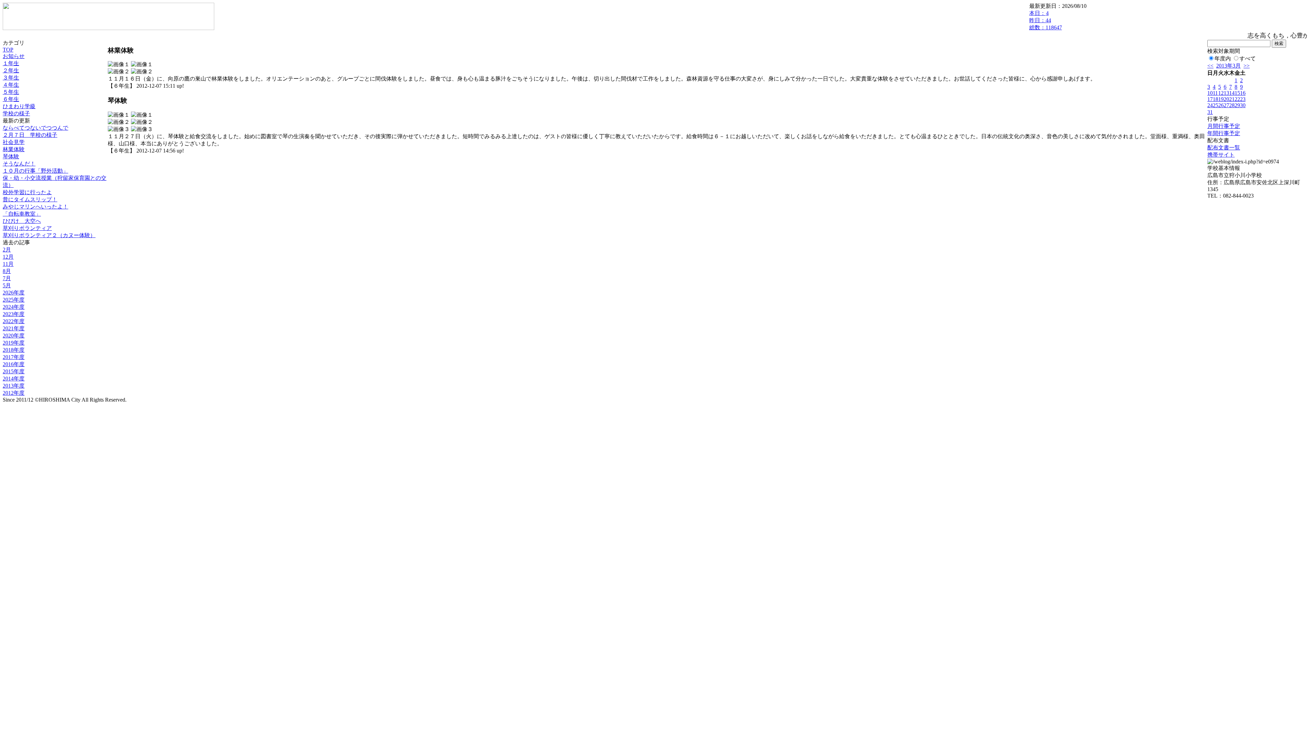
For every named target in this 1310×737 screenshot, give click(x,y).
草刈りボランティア (27, 228)
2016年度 (14, 364)
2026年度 (14, 292)
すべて (1247, 58)
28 (1232, 105)
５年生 (11, 92)
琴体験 (11, 156)
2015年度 (14, 371)
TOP (8, 50)
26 (1221, 105)
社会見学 (14, 142)
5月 (7, 285)
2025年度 (14, 300)
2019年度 (14, 343)
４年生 (11, 85)
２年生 (11, 70)
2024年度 (14, 307)
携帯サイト (1221, 155)
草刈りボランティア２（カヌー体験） (49, 235)
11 (1215, 93)
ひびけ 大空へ (22, 221)
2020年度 (14, 335)
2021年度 (14, 328)
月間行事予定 (1223, 126)
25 (1215, 105)
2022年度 (14, 321)
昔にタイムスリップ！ (30, 199)
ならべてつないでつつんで (35, 128)
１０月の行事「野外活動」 (35, 171)
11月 (8, 264)
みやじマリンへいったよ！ (35, 206)
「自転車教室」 (22, 214)
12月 (8, 257)
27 (1226, 105)
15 (1237, 93)
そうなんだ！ (19, 164)
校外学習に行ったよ (27, 192)
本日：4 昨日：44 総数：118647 (1045, 20)
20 (1226, 99)
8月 (7, 271)
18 (1215, 99)
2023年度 (14, 314)
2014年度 (14, 378)
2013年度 (14, 386)
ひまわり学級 (19, 106)
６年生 (11, 99)
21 (1232, 99)
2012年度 (14, 393)
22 (1237, 99)
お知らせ (14, 56)
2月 (7, 249)
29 (1237, 105)
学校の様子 (16, 113)
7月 (7, 278)
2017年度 (14, 357)
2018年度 (14, 350)
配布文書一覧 (1223, 147)
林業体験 (14, 149)
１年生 (11, 63)
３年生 (11, 78)
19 (1221, 99)
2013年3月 (1228, 66)
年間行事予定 (1223, 133)
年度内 (1222, 58)
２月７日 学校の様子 (30, 135)
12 (1221, 93)
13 (1226, 93)
